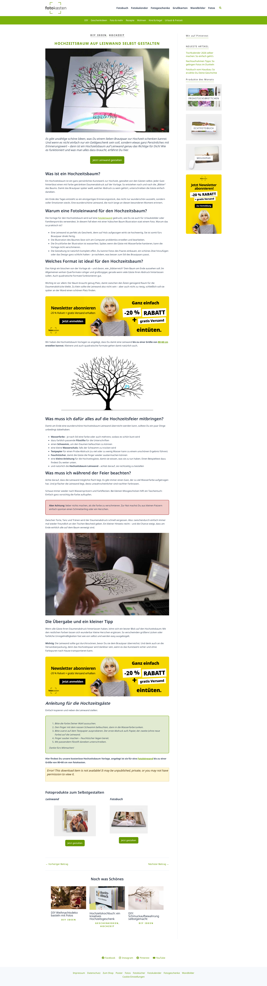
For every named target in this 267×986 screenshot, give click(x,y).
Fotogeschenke (160, 8)
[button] (220, 8)
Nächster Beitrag (158, 864)
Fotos (211, 8)
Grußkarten (180, 8)
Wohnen (141, 20)
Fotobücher (139, 972)
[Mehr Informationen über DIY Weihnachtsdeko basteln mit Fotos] (68, 897)
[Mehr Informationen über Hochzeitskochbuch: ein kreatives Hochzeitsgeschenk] (107, 897)
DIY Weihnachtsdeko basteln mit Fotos (64, 914)
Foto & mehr (116, 20)
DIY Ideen (98, 35)
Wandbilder (197, 8)
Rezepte (130, 20)
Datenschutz (94, 972)
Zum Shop (108, 972)
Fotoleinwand (105, 217)
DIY (86, 20)
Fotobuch (122, 8)
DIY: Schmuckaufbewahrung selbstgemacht (143, 916)
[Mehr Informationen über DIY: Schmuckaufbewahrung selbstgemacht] (146, 897)
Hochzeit (117, 35)
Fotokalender (139, 8)
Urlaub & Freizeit (174, 20)
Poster (119, 972)
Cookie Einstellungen (134, 976)
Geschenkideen (99, 20)
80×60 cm (163, 342)
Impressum (79, 972)
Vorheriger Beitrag (57, 864)
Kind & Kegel (155, 20)
